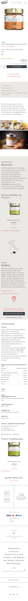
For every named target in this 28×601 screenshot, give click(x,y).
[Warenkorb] (20, 2)
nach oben (14, 480)
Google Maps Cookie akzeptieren (14, 313)
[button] (15, 2)
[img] (4, 2)
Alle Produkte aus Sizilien (9, 293)
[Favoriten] (17, 2)
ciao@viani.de (14, 586)
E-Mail (14, 568)
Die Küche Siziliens (7, 290)
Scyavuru (4, 46)
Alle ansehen (5, 471)
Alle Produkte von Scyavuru (10, 230)
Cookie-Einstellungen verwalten (14, 317)
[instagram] (13, 595)
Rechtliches (13, 580)
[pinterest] (17, 595)
